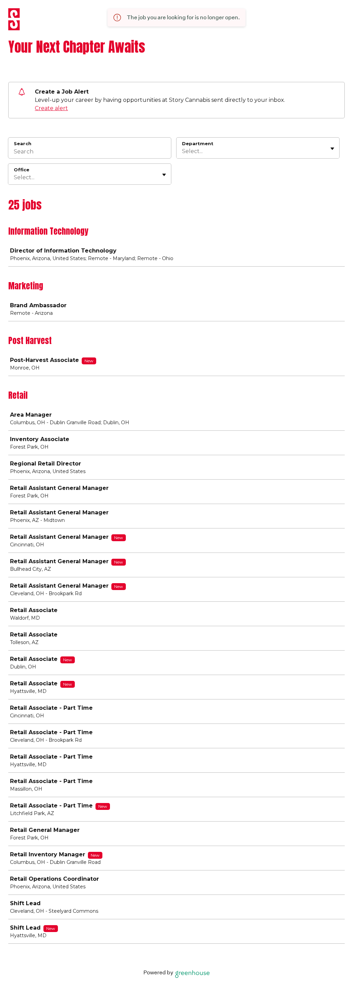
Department (197, 143)
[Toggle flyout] (332, 148)
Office (21, 169)
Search (22, 143)
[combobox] (182, 151)
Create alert (51, 108)
